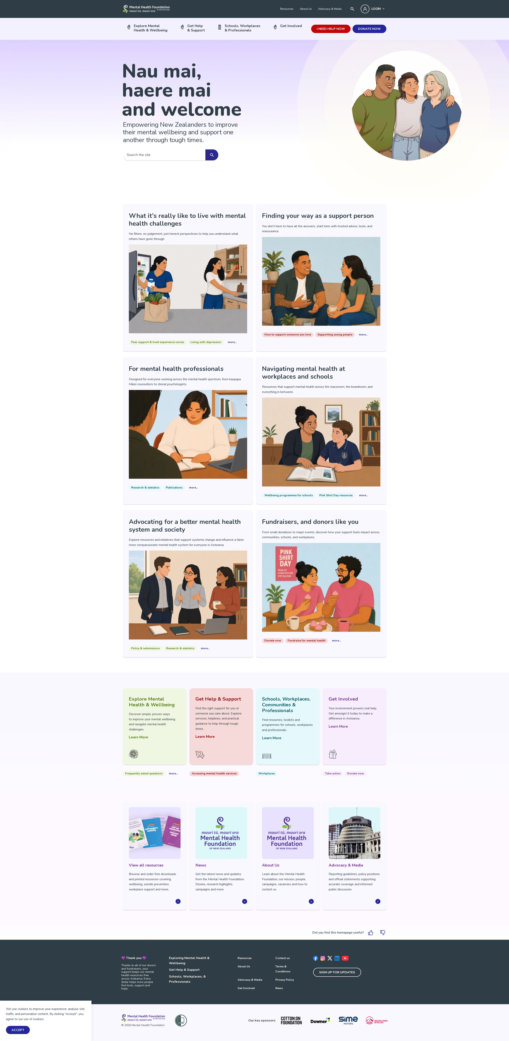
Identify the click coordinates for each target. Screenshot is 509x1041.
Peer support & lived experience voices (157, 342)
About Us (306, 9)
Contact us (282, 958)
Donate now (369, 29)
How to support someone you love (287, 334)
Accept (18, 1030)
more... (232, 342)
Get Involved (291, 25)
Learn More (138, 737)
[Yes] (371, 933)
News (279, 988)
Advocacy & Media (330, 9)
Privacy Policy (284, 980)
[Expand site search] (352, 9)
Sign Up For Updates (337, 972)
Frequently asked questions (143, 773)
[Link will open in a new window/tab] (291, 1020)
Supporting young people (335, 334)
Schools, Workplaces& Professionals (242, 27)
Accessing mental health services (214, 773)
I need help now (331, 29)
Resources (286, 9)
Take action (333, 773)
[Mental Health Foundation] (146, 9)
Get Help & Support (184, 970)
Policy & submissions (145, 648)
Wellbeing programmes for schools (288, 495)
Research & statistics (145, 487)
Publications (174, 487)
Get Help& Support (196, 27)
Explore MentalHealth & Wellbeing (150, 27)
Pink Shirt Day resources (336, 495)
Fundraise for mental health (306, 640)
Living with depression (205, 342)
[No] (383, 933)
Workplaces (266, 773)
